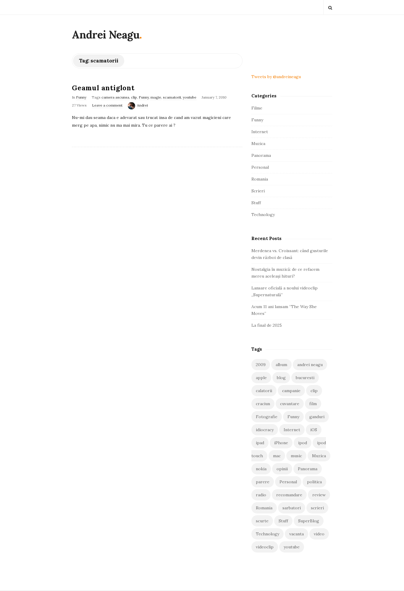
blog (281, 377)
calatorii (264, 390)
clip (134, 97)
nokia (261, 468)
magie (156, 97)
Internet (259, 131)
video (319, 534)
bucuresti (305, 377)
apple (261, 377)
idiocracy (265, 429)
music (296, 455)
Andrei (142, 105)
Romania (259, 179)
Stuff (256, 202)
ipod (302, 442)
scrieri (317, 508)
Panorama (261, 155)
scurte (262, 521)
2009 (261, 364)
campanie (291, 390)
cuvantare (289, 403)
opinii (282, 468)
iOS (313, 429)
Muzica (258, 143)
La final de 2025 (266, 325)
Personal (260, 167)
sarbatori (291, 508)
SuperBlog (308, 521)
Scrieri (258, 191)
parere (262, 481)
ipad (260, 442)
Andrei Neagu (105, 34)
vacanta (296, 534)
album (281, 364)
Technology (263, 214)
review (319, 494)
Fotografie (266, 416)
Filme (256, 108)
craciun (263, 403)
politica (314, 481)
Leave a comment (107, 105)
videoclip (265, 547)
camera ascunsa (115, 97)
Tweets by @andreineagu (276, 76)
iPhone (281, 442)
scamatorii (172, 97)
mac (277, 455)
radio (261, 494)
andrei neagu (310, 364)
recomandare (289, 494)
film (313, 403)
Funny (81, 97)
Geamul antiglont (103, 87)
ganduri (316, 416)
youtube (189, 97)
